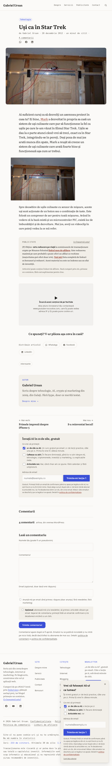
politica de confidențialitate (70, 492)
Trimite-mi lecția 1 (76, 478)
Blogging (64, 678)
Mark (44, 119)
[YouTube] (13, 706)
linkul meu (13, 689)
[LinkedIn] (20, 706)
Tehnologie (25, 19)
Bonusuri (39, 690)
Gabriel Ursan (12, 5)
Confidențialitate (40, 721)
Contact (96, 5)
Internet (63, 673)
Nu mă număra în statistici (19, 738)
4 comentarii (26, 38)
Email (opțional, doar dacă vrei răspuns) (37, 586)
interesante (26, 364)
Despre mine (41, 667)
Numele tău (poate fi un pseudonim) (36, 540)
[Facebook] (6, 706)
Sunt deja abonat (70, 759)
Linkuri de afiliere (45, 725)
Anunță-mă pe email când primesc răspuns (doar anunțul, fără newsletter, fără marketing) (57, 601)
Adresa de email (29, 472)
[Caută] (106, 5)
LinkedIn (28, 352)
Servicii (68, 5)
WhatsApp (52, 345)
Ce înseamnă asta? (81, 242)
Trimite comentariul (32, 625)
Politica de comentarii (16, 725)
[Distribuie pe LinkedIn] (32, 42)
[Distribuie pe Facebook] (26, 42)
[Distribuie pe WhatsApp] (20, 42)
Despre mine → (30, 401)
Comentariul (24, 554)
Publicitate (82, 5)
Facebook (70, 345)
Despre (57, 5)
